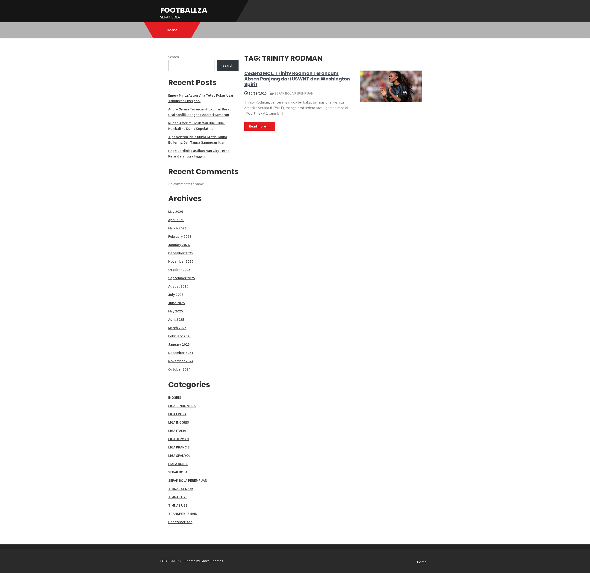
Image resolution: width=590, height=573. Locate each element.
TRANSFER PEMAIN (182, 513)
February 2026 (179, 236)
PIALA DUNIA (178, 463)
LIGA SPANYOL (179, 455)
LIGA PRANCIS (179, 447)
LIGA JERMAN (178, 438)
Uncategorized (180, 522)
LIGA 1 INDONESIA (182, 405)
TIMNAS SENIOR (180, 488)
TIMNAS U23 (177, 505)
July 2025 (175, 294)
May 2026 (175, 211)
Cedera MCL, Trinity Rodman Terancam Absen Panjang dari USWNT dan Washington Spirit (297, 79)
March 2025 (177, 327)
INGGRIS (174, 397)
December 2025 (180, 253)
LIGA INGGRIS (178, 422)
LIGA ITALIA (177, 430)
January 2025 (179, 344)
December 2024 (180, 352)
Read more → (259, 126)
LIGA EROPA (177, 414)
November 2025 (180, 261)
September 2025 (181, 278)
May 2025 (175, 311)
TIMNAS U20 (177, 497)
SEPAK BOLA (177, 472)
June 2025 (176, 302)
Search (173, 56)
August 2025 (178, 286)
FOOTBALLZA (183, 10)
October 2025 (179, 269)
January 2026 (179, 244)
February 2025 (179, 336)
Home (172, 30)
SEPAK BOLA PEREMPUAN (293, 93)
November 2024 (180, 361)
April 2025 (176, 319)
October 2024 (179, 369)
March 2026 (177, 228)
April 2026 (176, 219)
